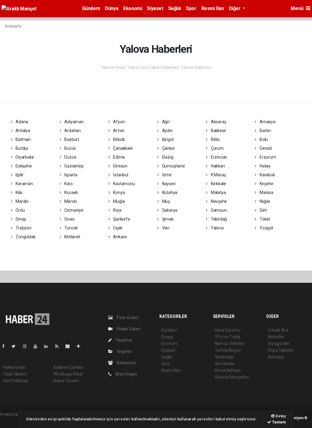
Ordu (20, 210)
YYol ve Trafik (227, 336)
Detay (280, 416)
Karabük (267, 174)
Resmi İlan (212, 8)
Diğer (235, 8)
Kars (68, 183)
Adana (21, 121)
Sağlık (174, 8)
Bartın (265, 130)
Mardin (22, 201)
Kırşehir (266, 183)
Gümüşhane (173, 166)
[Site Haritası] (70, 346)
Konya (118, 192)
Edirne (118, 157)
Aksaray (218, 121)
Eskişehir (23, 166)
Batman (23, 139)
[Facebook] (5, 346)
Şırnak (167, 219)
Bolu (263, 139)
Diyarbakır (24, 157)
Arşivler (124, 351)
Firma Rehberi (228, 370)
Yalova (216, 227)
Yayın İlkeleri (14, 374)
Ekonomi (132, 8)
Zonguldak (25, 236)
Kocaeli (70, 192)
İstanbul (120, 174)
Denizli (265, 148)
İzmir (166, 174)
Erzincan (218, 157)
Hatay (265, 166)
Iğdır (19, 174)
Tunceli (70, 227)
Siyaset (155, 8)
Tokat (264, 219)
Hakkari (217, 166)
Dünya (111, 8)
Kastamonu (123, 183)
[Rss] (59, 346)
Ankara (119, 236)
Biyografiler (279, 343)
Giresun (119, 166)
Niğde (264, 201)
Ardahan (71, 130)
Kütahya (169, 192)
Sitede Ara (278, 330)
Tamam (278, 422)
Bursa (69, 148)
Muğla (118, 201)
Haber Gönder (66, 380)
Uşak (117, 227)
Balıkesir (218, 130)
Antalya (22, 130)
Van (165, 227)
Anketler (276, 336)
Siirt (263, 210)
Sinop (20, 219)
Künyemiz (126, 362)
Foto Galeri (127, 317)
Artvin (118, 130)
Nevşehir (218, 201)
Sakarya (169, 210)
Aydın (167, 130)
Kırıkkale (218, 183)
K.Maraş (218, 174)
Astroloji (275, 356)
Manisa (266, 192)
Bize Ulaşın (126, 374)
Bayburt (71, 139)
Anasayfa (13, 26)
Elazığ (167, 157)
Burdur (21, 148)
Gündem (91, 8)
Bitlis (214, 139)
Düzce (69, 157)
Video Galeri (127, 328)
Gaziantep (73, 166)
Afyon (118, 121)
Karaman (24, 183)
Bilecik (118, 139)
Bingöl (167, 139)
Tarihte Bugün (228, 350)
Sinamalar (224, 356)
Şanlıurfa (121, 219)
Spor (191, 8)
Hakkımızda (14, 367)
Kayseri (168, 183)
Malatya (218, 192)
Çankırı (168, 148)
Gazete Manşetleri (232, 377)
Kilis (19, 192)
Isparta (70, 174)
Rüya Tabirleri (280, 350)
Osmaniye (73, 210)
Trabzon (23, 227)
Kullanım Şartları (68, 367)
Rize (117, 210)
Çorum (217, 148)
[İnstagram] (27, 346)
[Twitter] (16, 346)
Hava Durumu (227, 330)
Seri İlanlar (225, 363)
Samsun (218, 210)
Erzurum (267, 157)
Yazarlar (123, 340)
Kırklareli (71, 236)
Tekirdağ (218, 219)
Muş (165, 201)
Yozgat (266, 227)
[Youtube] (38, 346)
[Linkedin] (48, 346)
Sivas (68, 219)
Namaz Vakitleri (229, 343)
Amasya (267, 121)
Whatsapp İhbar (68, 374)
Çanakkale (122, 148)
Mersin (70, 201)
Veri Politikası (15, 380)
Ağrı (165, 121)
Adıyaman (73, 121)
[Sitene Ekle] (81, 346)
